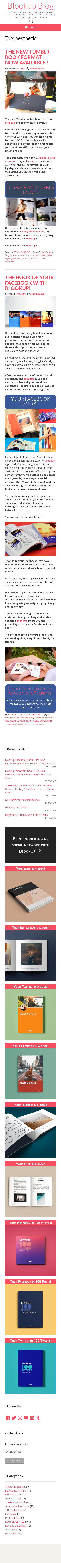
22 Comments (39, 724)
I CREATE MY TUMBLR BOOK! (30, 189)
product (26, 258)
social (14, 724)
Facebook (49, 717)
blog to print (10, 255)
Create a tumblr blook (17, 1502)
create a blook (13, 1498)
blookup (21, 255)
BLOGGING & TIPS (15, 1490)
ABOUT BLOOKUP (22, 252)
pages (29, 720)
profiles (48, 720)
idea (50, 255)
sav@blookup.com (33, 231)
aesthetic (44, 252)
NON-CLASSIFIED (15, 1521)
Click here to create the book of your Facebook (30, 690)
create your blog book (17, 1506)
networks (21, 720)
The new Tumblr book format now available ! (27, 57)
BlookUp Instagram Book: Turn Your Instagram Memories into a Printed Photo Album (28, 774)
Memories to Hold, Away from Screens (26, 814)
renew (8, 724)
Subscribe (14, 1460)
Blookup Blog (30, 6)
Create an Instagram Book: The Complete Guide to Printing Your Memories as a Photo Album (29, 789)
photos (36, 720)
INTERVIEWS (12, 1517)
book (28, 255)
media (13, 720)
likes (7, 720)
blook (16, 717)
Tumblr (34, 258)
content (43, 255)
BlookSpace (11, 1494)
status (20, 724)
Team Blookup (37, 68)
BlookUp (10, 122)
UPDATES (35, 714)
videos (27, 724)
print (19, 258)
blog (51, 252)
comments (39, 717)
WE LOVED (11, 1533)
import (31, 161)
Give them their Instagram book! (22, 799)
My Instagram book (16, 807)
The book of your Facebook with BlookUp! (29, 282)
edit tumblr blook (14, 1510)
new (14, 258)
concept (35, 255)
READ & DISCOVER (15, 1525)
